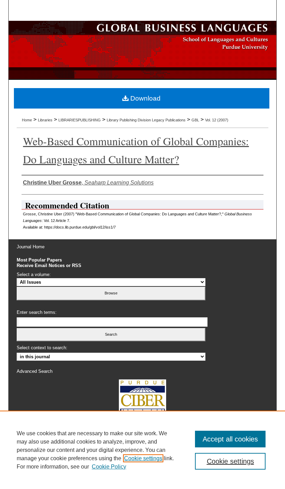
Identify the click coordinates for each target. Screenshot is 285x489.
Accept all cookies (230, 439)
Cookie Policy (109, 467)
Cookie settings (143, 458)
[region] (142, 450)
